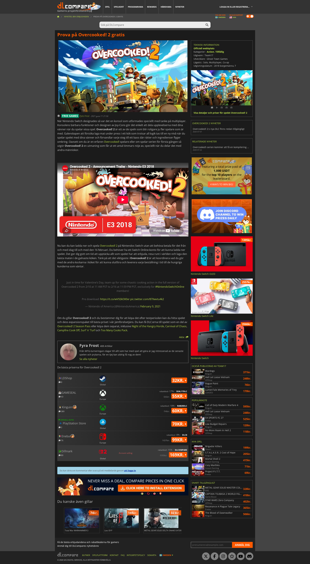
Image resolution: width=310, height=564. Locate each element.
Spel (107, 6)
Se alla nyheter (88, 359)
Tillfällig (219, 51)
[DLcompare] (67, 554)
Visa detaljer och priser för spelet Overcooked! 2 (220, 113)
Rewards (152, 6)
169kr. (177, 454)
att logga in (130, 470)
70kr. (178, 424)
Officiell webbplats (204, 48)
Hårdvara (166, 6)
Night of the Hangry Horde (148, 326)
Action (210, 51)
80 (62, 455)
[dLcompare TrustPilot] (231, 556)
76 (62, 440)
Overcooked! (111, 142)
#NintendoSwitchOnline (169, 286)
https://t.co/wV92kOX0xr (115, 299)
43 (62, 396)
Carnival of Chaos (175, 326)
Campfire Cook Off (68, 330)
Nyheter (179, 6)
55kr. (178, 396)
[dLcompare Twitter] (205, 556)
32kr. (178, 380)
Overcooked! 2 (108, 245)
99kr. (178, 439)
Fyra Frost (85, 116)
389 (62, 411)
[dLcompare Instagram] (222, 556)
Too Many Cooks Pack (114, 330)
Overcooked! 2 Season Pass (74, 326)
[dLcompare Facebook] (214, 556)
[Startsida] (58, 16)
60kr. (178, 410)
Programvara (135, 6)
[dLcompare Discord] (249, 556)
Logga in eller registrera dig (236, 6)
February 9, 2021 (150, 306)
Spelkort (119, 6)
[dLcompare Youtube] (240, 556)
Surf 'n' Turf (88, 330)
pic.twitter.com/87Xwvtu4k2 (147, 299)
